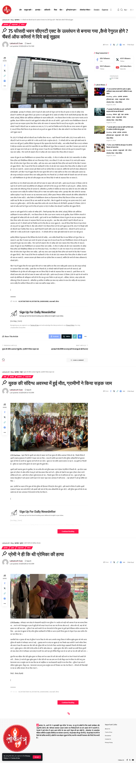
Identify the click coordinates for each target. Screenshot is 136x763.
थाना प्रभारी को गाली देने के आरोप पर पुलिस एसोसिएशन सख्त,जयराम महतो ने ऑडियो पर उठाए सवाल (119, 91)
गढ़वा (122, 114)
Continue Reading (68, 531)
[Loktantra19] (7, 10)
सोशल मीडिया (118, 102)
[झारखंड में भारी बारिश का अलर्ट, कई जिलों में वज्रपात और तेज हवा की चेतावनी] (99, 112)
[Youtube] (124, 67)
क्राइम (114, 132)
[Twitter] (124, 59)
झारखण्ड (6, 24)
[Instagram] (104, 67)
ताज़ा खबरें (52, 301)
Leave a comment (78, 360)
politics (115, 96)
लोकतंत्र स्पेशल (110, 102)
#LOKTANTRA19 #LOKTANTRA (28, 301)
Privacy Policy (70, 325)
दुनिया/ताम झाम (110, 99)
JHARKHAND (44, 301)
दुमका (12, 548)
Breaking (109, 96)
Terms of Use (15, 758)
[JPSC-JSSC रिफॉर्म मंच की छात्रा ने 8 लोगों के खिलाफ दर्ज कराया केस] (99, 148)
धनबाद (116, 99)
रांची (123, 135)
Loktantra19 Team (16, 43)
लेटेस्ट (23, 24)
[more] (110, 10)
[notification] (118, 10)
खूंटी (119, 114)
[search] (121, 10)
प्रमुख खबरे (15, 24)
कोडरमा (115, 114)
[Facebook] (104, 59)
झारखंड (120, 96)
